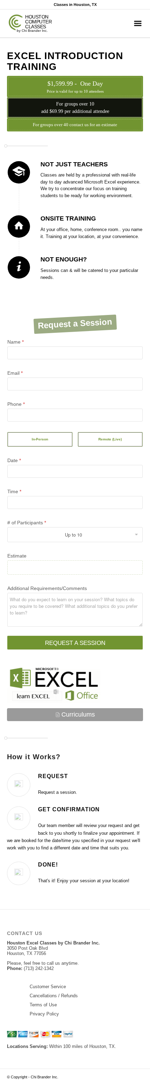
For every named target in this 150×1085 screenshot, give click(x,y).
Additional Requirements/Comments (47, 588)
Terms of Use (43, 1004)
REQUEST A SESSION (75, 643)
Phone (16, 404)
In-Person (40, 439)
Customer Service (48, 986)
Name (15, 342)
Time (14, 491)
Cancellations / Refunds (54, 995)
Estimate (17, 556)
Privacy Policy (44, 1013)
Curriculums (78, 714)
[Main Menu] (138, 23)
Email (15, 373)
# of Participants (26, 522)
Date (14, 460)
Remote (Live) (110, 439)
